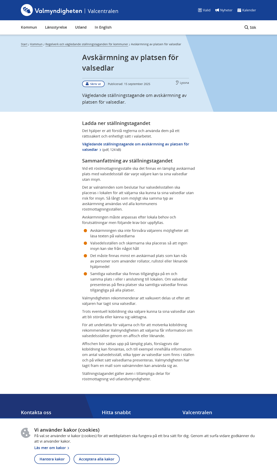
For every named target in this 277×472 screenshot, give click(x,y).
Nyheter (226, 10)
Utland (81, 27)
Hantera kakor (52, 459)
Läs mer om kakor (50, 447)
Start (24, 44)
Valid (206, 10)
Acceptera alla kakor (96, 459)
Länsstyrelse (56, 27)
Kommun (29, 27)
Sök (250, 25)
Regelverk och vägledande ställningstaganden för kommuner (86, 44)
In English (103, 27)
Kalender (249, 10)
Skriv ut (95, 84)
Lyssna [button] (184, 83)
